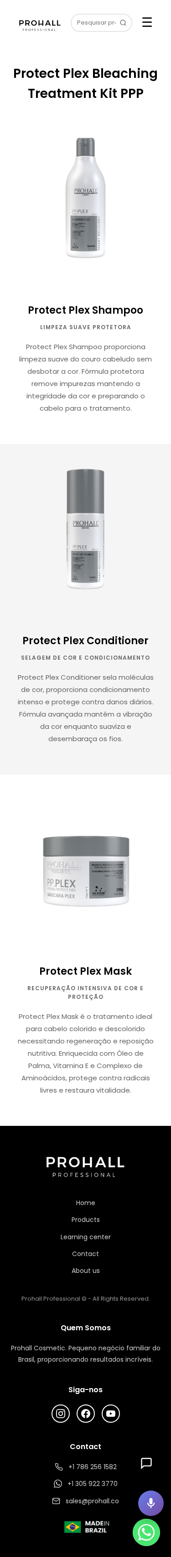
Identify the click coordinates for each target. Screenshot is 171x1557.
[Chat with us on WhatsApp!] (146, 1532)
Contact (85, 1253)
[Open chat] (146, 1463)
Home (85, 1202)
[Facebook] (86, 1413)
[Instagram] (61, 1413)
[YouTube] (111, 1413)
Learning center (86, 1237)
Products (86, 1219)
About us (86, 1270)
